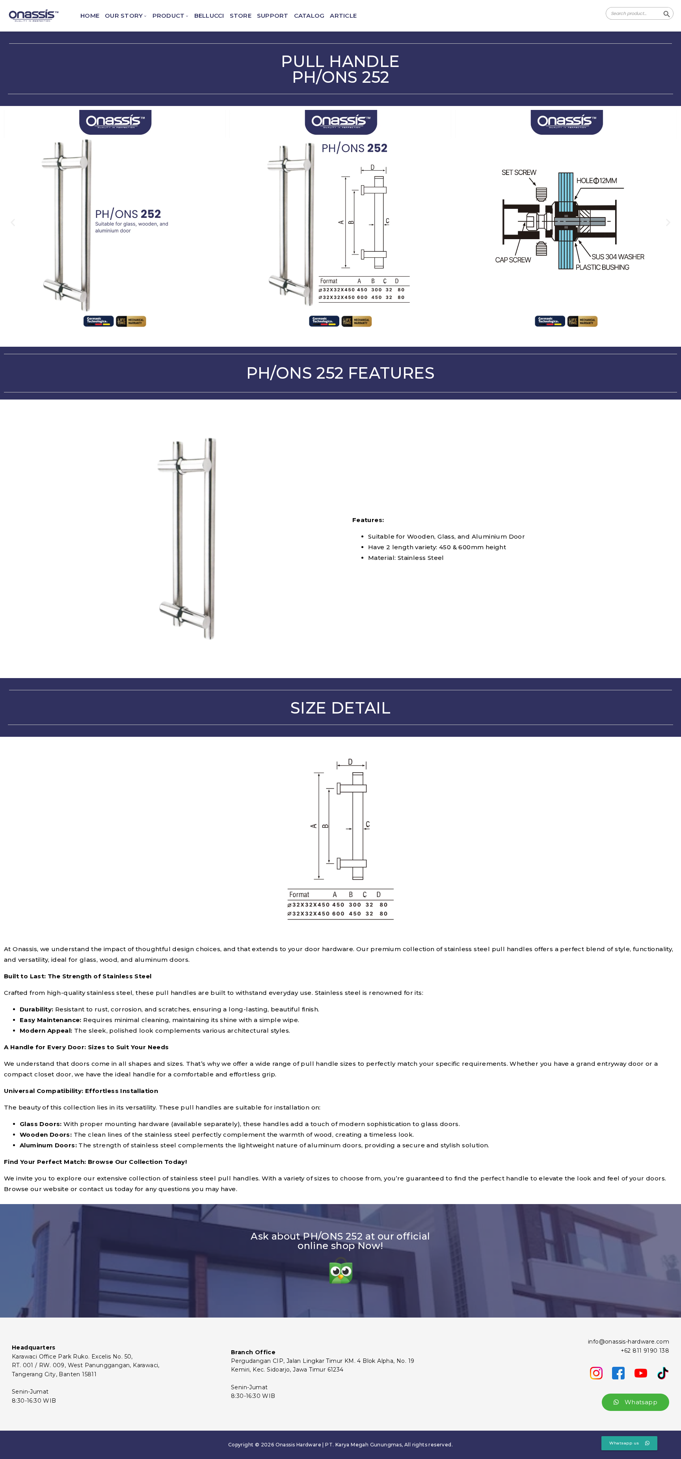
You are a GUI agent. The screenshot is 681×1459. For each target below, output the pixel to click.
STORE (240, 15)
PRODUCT (169, 15)
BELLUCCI (209, 15)
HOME (89, 15)
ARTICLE (343, 15)
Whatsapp (640, 1402)
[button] (13, 222)
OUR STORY (124, 15)
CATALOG (309, 15)
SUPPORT (272, 15)
